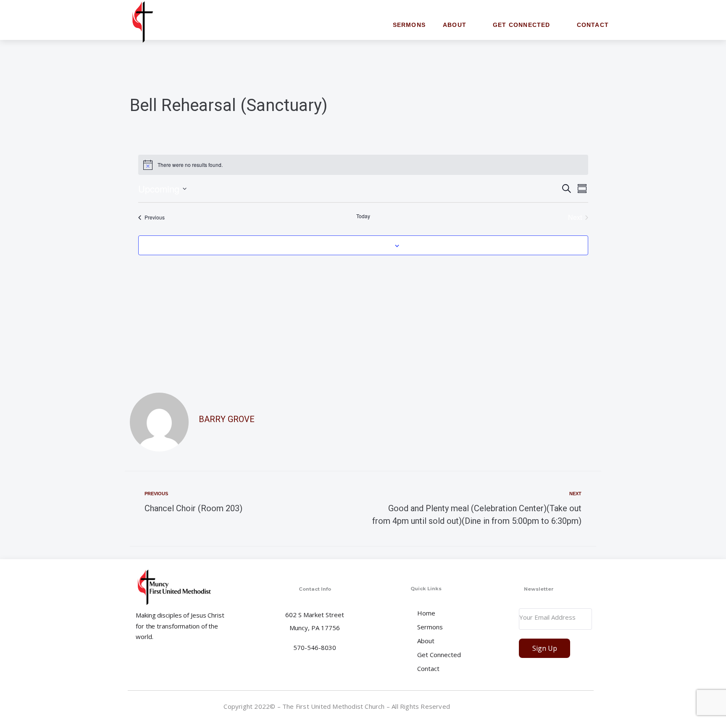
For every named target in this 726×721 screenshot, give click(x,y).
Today (363, 216)
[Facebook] (584, 707)
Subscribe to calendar (358, 245)
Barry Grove (227, 419)
